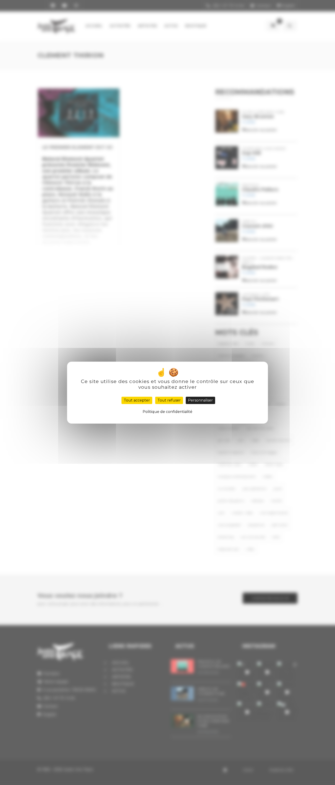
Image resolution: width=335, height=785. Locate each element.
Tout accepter (137, 400)
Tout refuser (169, 400)
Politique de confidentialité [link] (167, 411)
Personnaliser (200, 400)
